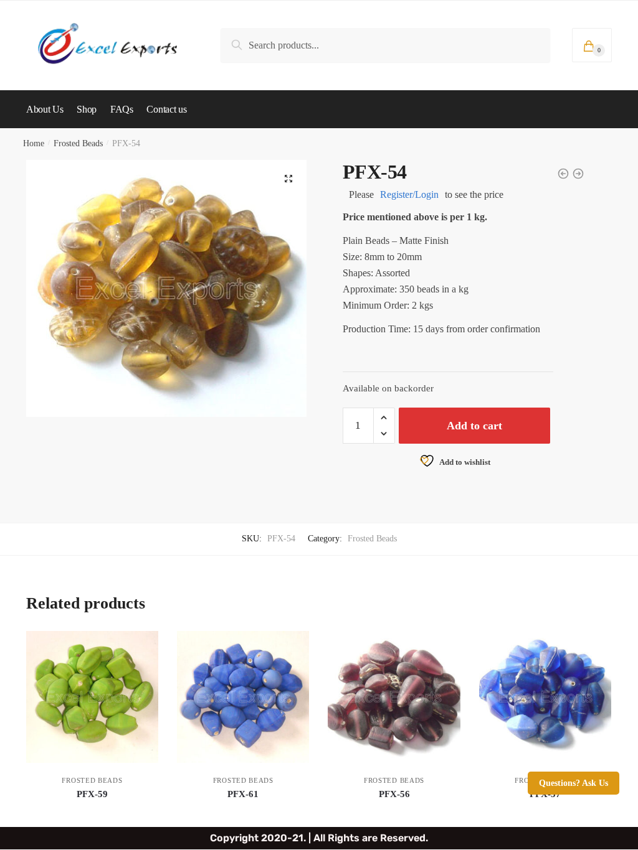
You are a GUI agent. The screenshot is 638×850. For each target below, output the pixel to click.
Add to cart (474, 425)
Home (33, 143)
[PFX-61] (243, 697)
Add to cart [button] (92, 812)
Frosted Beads (78, 143)
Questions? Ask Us (573, 783)
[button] (288, 179)
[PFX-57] (545, 697)
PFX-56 (394, 794)
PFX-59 (92, 794)
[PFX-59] (92, 697)
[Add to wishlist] (142, 646)
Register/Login (409, 194)
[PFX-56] (394, 697)
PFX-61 (243, 794)
